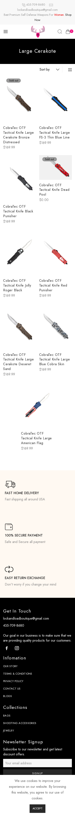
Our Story (10, 666)
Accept (37, 808)
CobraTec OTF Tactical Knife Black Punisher (18, 211)
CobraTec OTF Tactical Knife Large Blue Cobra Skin (54, 359)
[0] (68, 32)
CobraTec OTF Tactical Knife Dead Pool (54, 190)
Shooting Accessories (19, 723)
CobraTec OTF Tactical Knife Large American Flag (36, 438)
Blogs (7, 696)
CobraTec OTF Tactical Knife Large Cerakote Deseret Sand (18, 361)
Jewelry (8, 731)
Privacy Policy (13, 681)
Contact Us (12, 689)
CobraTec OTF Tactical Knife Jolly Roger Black (17, 285)
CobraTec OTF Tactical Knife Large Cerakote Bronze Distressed (18, 135)
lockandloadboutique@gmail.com (37, 10)
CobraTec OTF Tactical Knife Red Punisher (53, 285)
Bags (6, 716)
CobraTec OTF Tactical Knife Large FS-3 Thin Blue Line (54, 132)
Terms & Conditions (17, 674)
